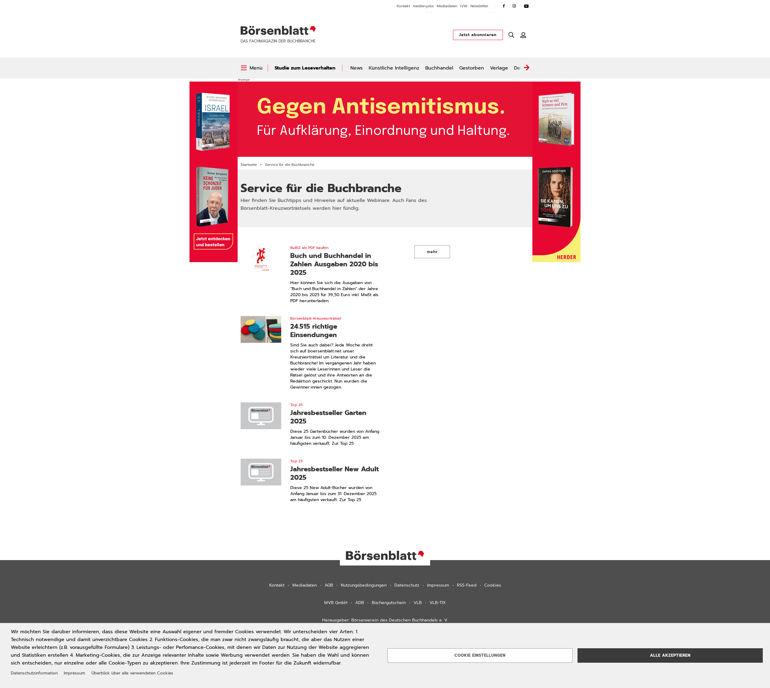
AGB (329, 585)
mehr (432, 252)
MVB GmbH (335, 603)
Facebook (504, 6)
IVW (463, 6)
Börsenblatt (278, 30)
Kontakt (403, 6)
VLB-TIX (438, 603)
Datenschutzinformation (34, 673)
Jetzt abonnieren (478, 35)
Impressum (438, 585)
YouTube (526, 6)
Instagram (514, 6)
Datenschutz (406, 585)
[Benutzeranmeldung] (523, 35)
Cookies (492, 585)
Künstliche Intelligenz (394, 68)
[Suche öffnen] (511, 35)
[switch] (252, 68)
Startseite (249, 164)
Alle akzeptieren (670, 655)
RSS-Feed (466, 585)
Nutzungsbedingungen (364, 585)
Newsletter (479, 6)
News (356, 68)
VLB (418, 603)
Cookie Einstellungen (480, 655)
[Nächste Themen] (526, 68)
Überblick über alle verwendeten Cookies (132, 673)
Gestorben (471, 68)
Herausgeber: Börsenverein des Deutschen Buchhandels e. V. (385, 620)
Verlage (499, 68)
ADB (359, 603)
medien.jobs (423, 6)
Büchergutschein (389, 603)
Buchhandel (439, 68)
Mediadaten (447, 6)
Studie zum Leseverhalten (305, 68)
